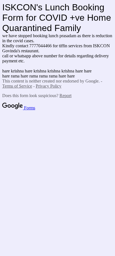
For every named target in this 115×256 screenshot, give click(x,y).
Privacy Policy (48, 86)
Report (65, 95)
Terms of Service (17, 86)
